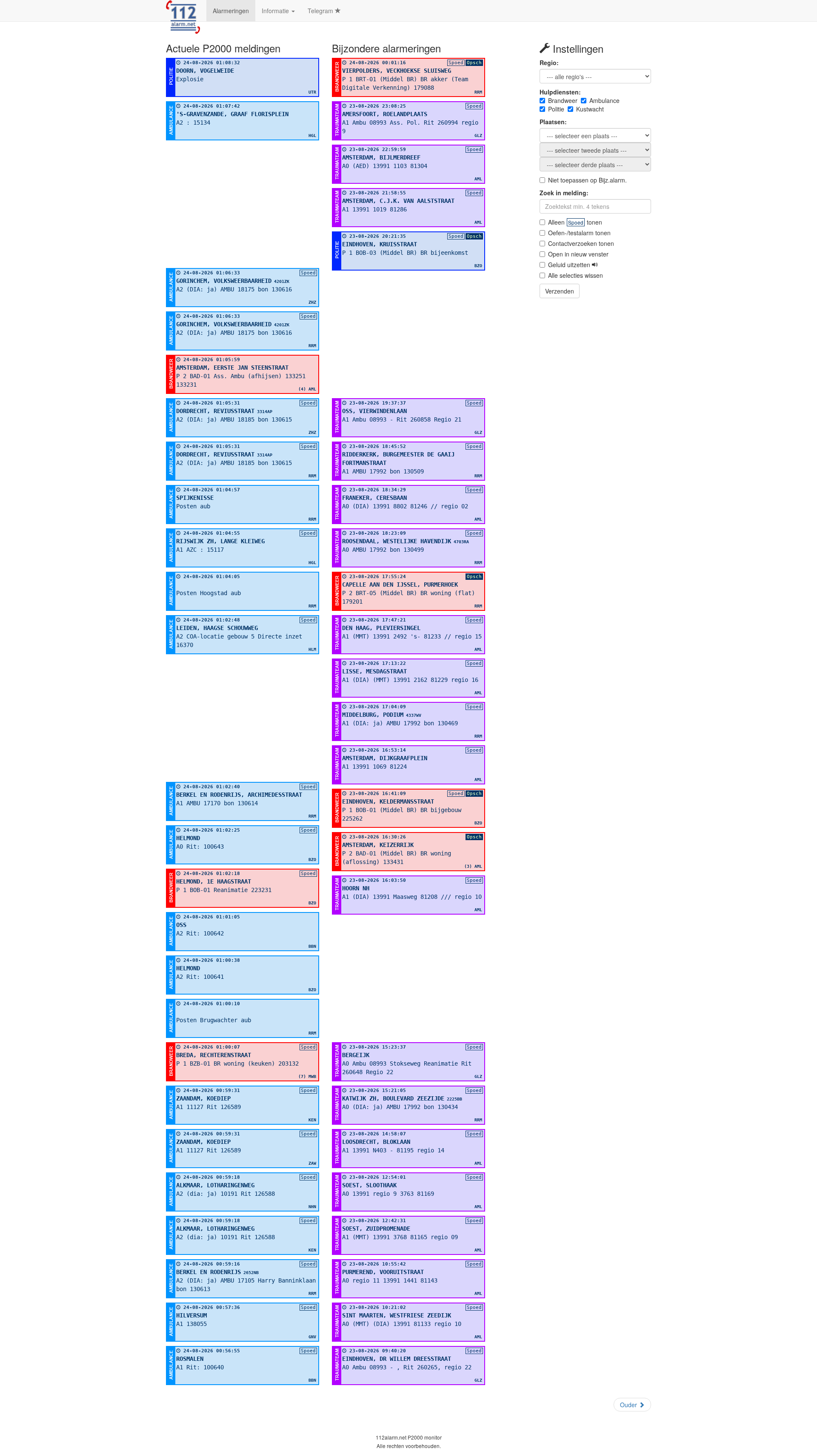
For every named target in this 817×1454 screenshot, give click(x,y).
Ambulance (604, 100)
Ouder (629, 1404)
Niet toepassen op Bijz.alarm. (587, 180)
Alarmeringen (231, 10)
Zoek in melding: (564, 192)
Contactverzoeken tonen (581, 243)
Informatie (276, 10)
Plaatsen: (553, 121)
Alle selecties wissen (575, 275)
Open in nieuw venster (578, 254)
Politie (556, 109)
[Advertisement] (242, 204)
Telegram (321, 10)
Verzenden (559, 291)
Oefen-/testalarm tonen (579, 232)
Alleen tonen (575, 222)
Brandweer (562, 100)
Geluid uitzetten (570, 264)
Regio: (549, 62)
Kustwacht (590, 109)
